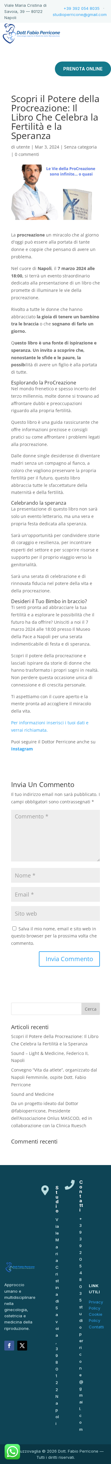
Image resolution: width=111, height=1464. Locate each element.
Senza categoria (80, 147)
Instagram (22, 749)
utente (23, 147)
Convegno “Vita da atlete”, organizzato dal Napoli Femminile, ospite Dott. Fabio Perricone (54, 1077)
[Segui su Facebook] (9, 1346)
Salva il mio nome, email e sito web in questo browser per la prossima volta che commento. (54, 936)
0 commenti (27, 154)
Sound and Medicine (32, 1094)
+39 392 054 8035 (82, 8)
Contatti (96, 1326)
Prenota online (83, 68)
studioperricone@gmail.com (80, 14)
